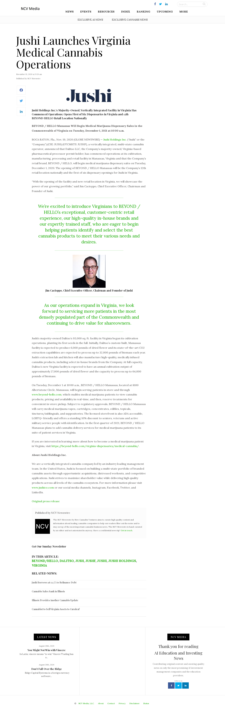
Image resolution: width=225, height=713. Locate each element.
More (183, 11)
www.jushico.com (43, 487)
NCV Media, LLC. (86, 703)
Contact (111, 703)
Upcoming (165, 11)
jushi (102, 561)
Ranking (143, 11)
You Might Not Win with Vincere (47, 650)
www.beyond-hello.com (46, 394)
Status (146, 703)
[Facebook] (21, 92)
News (69, 11)
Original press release (46, 501)
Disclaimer (134, 703)
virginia (39, 565)
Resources (106, 11)
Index (125, 11)
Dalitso (67, 561)
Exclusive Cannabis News (130, 19)
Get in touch (126, 530)
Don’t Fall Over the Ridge (46, 669)
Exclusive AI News (90, 19)
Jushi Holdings (122, 561)
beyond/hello (45, 561)
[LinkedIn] (21, 113)
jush (79, 561)
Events (85, 11)
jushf (90, 561)
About (101, 703)
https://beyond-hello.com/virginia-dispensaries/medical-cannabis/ (95, 446)
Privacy (122, 703)
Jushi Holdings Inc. (115, 139)
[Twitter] (21, 102)
